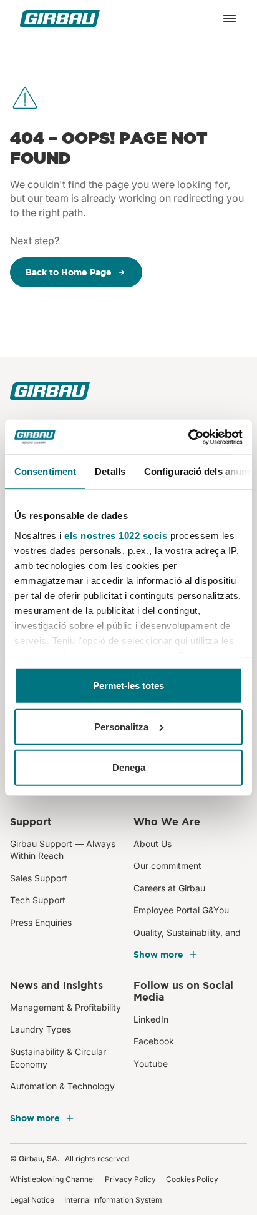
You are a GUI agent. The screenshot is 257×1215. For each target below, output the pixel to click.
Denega (128, 767)
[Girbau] (60, 18)
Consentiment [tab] (45, 471)
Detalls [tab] (110, 471)
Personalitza (121, 726)
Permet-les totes (128, 685)
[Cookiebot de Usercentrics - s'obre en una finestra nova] (188, 437)
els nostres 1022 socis (115, 535)
